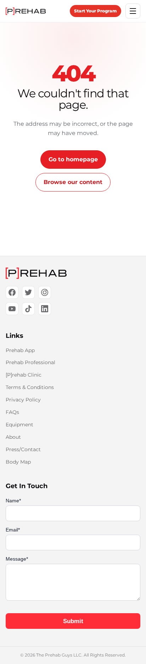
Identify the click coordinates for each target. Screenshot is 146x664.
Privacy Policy (23, 399)
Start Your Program (95, 11)
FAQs (12, 412)
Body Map (18, 462)
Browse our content (73, 182)
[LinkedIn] (44, 308)
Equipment (19, 424)
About (13, 437)
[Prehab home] (26, 11)
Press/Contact (23, 449)
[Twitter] (28, 292)
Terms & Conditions (30, 387)
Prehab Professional (30, 362)
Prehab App (20, 350)
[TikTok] (28, 308)
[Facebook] (12, 292)
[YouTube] (12, 308)
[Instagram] (44, 292)
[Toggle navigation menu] (132, 11)
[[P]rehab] (73, 273)
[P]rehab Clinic (23, 375)
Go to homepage (73, 159)
